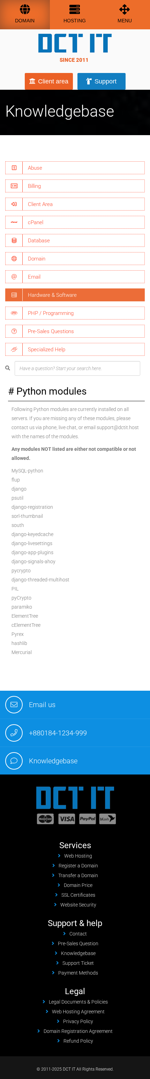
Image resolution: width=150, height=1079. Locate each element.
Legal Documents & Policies (78, 1002)
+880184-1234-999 (58, 733)
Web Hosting (78, 856)
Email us (42, 704)
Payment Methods (78, 973)
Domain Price (78, 885)
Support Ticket (78, 963)
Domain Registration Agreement (78, 1031)
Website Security (78, 905)
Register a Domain (78, 865)
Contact (78, 934)
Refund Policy (78, 1041)
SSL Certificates (78, 895)
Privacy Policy (78, 1021)
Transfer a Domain (78, 875)
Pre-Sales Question (78, 943)
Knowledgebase (53, 761)
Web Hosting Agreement (78, 1011)
